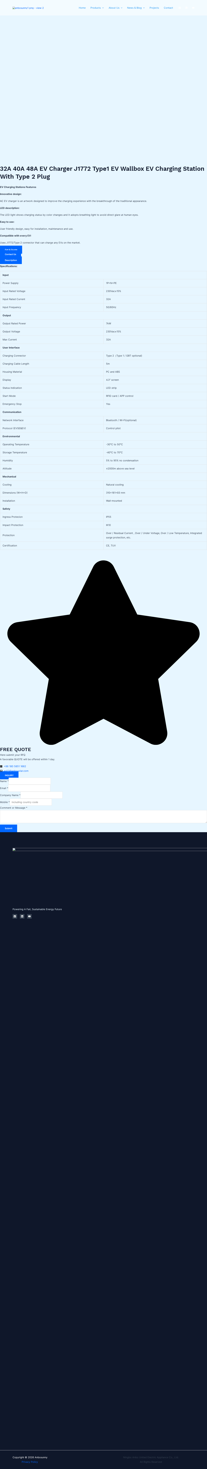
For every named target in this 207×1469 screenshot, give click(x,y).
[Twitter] (186, 8)
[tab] (11, 260)
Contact (168, 7)
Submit (8, 828)
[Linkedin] (22, 916)
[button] (102, 7)
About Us (114, 7)
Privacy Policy (25, 1461)
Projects (154, 7)
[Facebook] (180, 8)
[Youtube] (193, 8)
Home (82, 7)
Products (95, 7)
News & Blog (134, 7)
